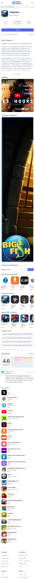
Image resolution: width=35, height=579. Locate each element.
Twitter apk (4, 561)
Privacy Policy (23, 574)
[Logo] (16, 2)
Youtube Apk (5, 566)
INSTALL (17, 30)
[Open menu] (2, 2)
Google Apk (4, 555)
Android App (4, 577)
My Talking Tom (23, 555)
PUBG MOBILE (22, 563)
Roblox (21, 566)
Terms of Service (23, 577)
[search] (32, 2)
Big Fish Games (14, 15)
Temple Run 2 (22, 558)
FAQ (2, 574)
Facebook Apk (5, 558)
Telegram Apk (5, 563)
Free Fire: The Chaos (24, 561)
